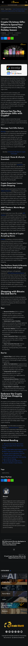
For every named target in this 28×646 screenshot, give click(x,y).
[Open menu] (3, 2)
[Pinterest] (8, 38)
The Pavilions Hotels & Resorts (16, 273)
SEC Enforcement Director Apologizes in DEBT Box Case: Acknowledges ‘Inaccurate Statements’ (14, 543)
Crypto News (8, 9)
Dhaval (4, 33)
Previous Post (8, 539)
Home (2, 9)
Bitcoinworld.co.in (14, 427)
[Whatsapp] (12, 38)
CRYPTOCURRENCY (5, 472)
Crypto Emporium (6, 191)
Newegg (3, 131)
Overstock (20, 164)
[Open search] (26, 2)
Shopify (3, 239)
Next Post (21, 554)
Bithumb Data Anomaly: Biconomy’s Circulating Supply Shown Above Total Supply (12, 445)
